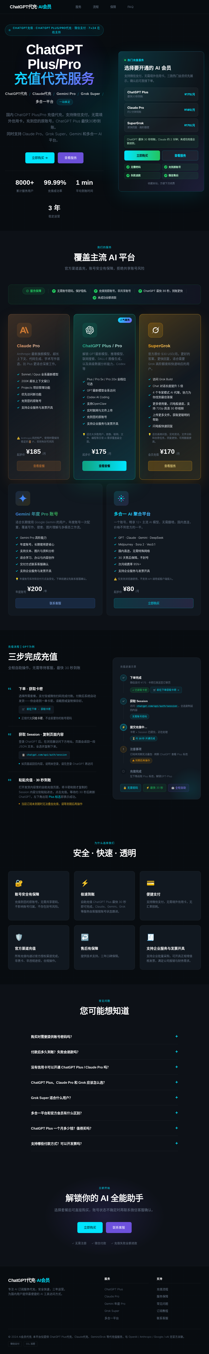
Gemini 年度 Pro (114, 1303)
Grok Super (111, 1310)
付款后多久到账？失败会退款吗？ (104, 1051)
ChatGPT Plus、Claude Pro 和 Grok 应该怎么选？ (104, 1082)
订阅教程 (162, 1310)
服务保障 (162, 1296)
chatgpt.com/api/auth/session (44, 755)
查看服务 (70, 158)
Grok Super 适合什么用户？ (104, 1097)
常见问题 (162, 1303)
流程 (96, 7)
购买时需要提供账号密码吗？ (104, 1036)
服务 (78, 7)
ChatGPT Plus (113, 1289)
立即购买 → (40, 158)
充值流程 (162, 1289)
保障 (113, 7)
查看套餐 (104, 466)
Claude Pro (111, 1296)
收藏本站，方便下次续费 (161, 183)
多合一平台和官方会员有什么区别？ (104, 1112)
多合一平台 (111, 1318)
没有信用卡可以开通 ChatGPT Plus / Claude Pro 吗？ (104, 1066)
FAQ (130, 7)
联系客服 (55, 603)
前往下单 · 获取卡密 (36, 709)
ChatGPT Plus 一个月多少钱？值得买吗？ (104, 1128)
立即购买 (142, 155)
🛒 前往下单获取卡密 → (166, 689)
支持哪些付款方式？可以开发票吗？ (104, 1143)
